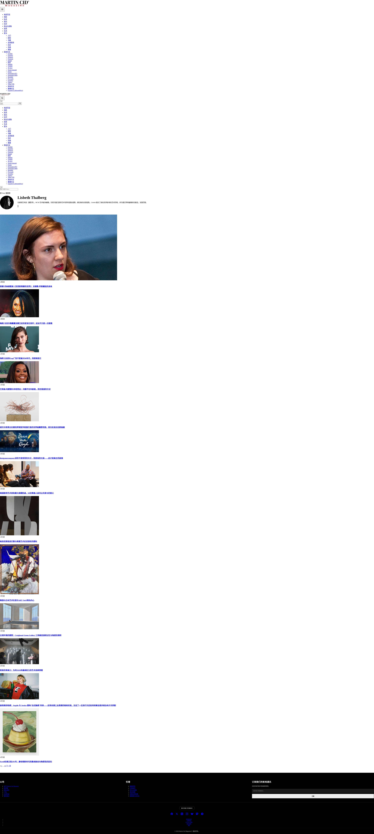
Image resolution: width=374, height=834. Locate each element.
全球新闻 (11, 42)
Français (10, 59)
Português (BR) (12, 75)
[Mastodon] (197, 814)
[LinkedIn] (182, 814)
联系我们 (6, 796)
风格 (9, 47)
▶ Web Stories (187, 808)
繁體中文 (11, 88)
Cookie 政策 (188, 822)
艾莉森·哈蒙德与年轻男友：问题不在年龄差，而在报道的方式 (25, 389)
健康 (9, 49)
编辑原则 (132, 786)
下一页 (8, 766)
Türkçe (10, 82)
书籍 (9, 40)
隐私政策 (189, 823)
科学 (5, 24)
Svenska (10, 80)
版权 (189, 825)
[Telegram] (202, 814)
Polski (10, 72)
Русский (10, 79)
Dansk (10, 61)
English (10, 54)
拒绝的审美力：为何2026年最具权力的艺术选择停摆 (21, 670)
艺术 (5, 31)
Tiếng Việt (11, 84)
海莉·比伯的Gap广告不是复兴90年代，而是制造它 (20, 358)
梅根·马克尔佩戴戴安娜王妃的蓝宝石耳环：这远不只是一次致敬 (26, 323)
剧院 (9, 38)
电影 (5, 17)
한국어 (10, 68)
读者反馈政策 (134, 794)
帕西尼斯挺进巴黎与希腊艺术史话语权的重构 (18, 541)
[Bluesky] (192, 814)
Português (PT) (12, 73)
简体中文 (7, 52)
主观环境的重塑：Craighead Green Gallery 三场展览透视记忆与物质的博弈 (30, 635)
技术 (5, 19)
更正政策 (132, 792)
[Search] (2, 98)
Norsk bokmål (12, 70)
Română (10, 77)
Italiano (10, 64)
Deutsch (10, 57)
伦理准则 (132, 788)
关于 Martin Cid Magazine (11, 786)
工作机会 (6, 794)
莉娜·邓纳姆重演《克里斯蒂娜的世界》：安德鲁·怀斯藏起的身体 (26, 286)
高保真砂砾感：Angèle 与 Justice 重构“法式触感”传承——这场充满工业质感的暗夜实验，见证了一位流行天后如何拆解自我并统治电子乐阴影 (58, 705)
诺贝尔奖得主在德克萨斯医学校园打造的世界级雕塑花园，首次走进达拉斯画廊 (32, 427)
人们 (9, 35)
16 (5, 766)
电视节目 (7, 14)
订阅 (313, 796)
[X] (177, 814)
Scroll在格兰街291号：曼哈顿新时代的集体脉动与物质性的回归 (26, 762)
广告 (5, 792)
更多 (5, 33)
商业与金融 (8, 26)
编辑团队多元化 (134, 796)
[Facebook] (172, 814)
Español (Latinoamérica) (15, 90)
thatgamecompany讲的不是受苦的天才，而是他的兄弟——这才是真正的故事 (31, 458)
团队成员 (6, 790)
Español (10, 55)
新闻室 (6, 788)
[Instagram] (187, 814)
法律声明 (189, 820)
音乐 (5, 21)
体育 (5, 28)
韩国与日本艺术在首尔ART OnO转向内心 (17, 600)
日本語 (10, 66)
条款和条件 (189, 819)
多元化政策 (133, 790)
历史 (9, 45)
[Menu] (2, 9)
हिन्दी (9, 62)
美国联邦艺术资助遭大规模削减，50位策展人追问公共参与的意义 (27, 493)
